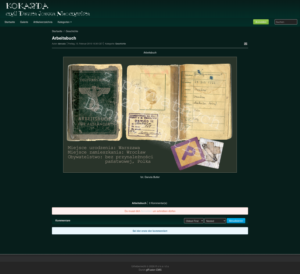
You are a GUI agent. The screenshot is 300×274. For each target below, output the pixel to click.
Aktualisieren (236, 220)
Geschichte (72, 31)
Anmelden (260, 22)
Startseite (57, 31)
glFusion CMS (153, 269)
